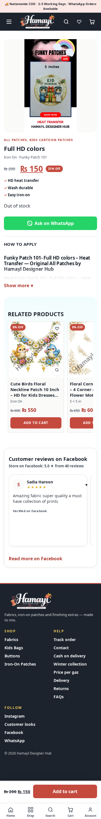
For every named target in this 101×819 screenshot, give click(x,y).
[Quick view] (56, 370)
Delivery (61, 680)
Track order (65, 639)
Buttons (12, 656)
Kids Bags (13, 647)
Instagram (14, 716)
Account (90, 816)
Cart (71, 816)
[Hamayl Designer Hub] (37, 21)
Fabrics (11, 639)
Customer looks (19, 724)
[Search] (66, 21)
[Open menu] (9, 21)
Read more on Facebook (35, 558)
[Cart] (92, 21)
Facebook (13, 732)
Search (50, 816)
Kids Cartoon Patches (51, 140)
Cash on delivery (70, 656)
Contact (61, 647)
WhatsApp (14, 740)
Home (10, 816)
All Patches (15, 140)
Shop (30, 816)
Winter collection (70, 664)
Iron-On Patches (20, 664)
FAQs (59, 696)
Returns (61, 688)
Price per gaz (66, 672)
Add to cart (65, 791)
